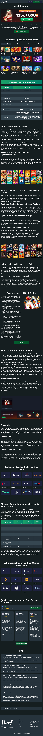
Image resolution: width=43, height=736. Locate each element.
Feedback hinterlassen (35, 607)
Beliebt (5, 43)
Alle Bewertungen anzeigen (21, 643)
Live (15, 43)
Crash (26, 43)
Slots (36, 43)
